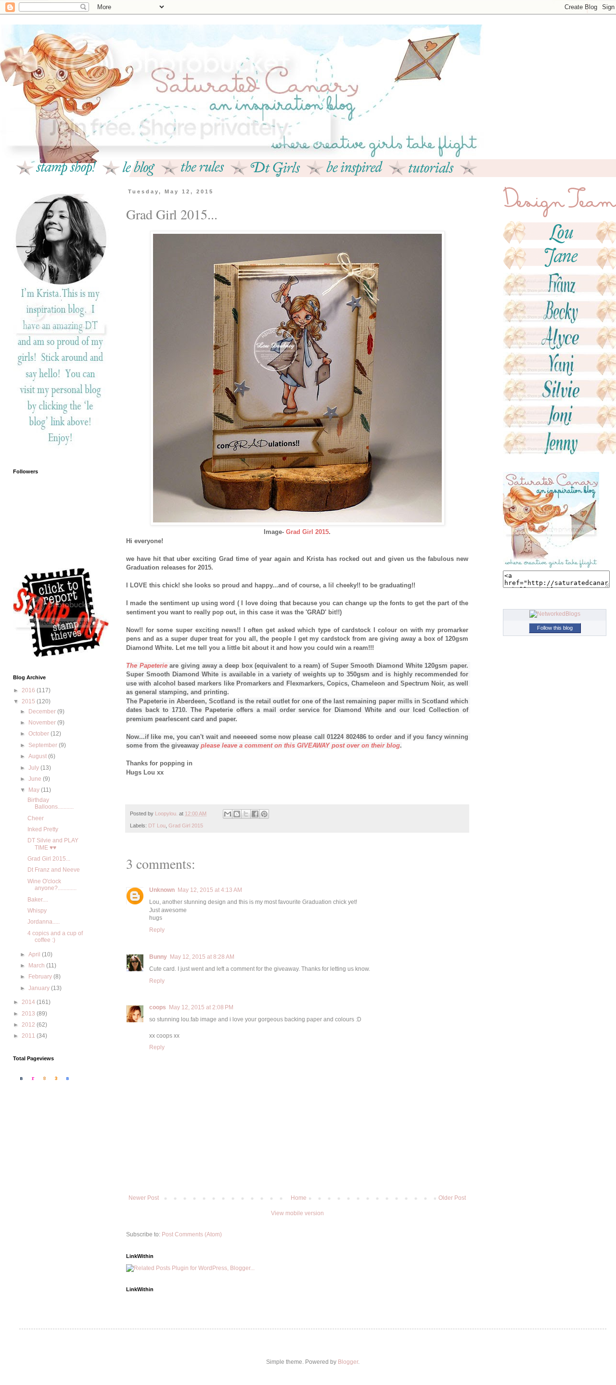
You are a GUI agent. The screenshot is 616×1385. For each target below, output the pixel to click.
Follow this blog (555, 628)
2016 (29, 690)
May (34, 790)
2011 (29, 1035)
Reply (157, 930)
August (38, 756)
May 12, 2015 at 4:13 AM (210, 890)
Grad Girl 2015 (185, 825)
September (43, 745)
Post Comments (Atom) (192, 1234)
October (39, 733)
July (34, 767)
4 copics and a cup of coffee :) (55, 936)
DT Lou (157, 825)
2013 (29, 1013)
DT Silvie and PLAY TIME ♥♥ (52, 844)
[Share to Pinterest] (264, 814)
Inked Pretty (42, 829)
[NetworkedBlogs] (554, 613)
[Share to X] (246, 814)
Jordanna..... (43, 921)
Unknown (162, 890)
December (42, 711)
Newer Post (143, 1197)
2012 (29, 1024)
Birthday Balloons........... (50, 803)
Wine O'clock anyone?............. (52, 884)
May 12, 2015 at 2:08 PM (201, 1007)
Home (299, 1197)
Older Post (452, 1197)
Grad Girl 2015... (48, 858)
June (35, 778)
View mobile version (297, 1213)
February (40, 976)
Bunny (158, 956)
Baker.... (37, 899)
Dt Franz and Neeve (53, 869)
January (39, 988)
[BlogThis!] (237, 814)
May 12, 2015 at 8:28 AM (202, 956)
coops (157, 1007)
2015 (29, 701)
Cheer (35, 818)
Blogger (348, 1362)
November (42, 722)
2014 (29, 1002)
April (35, 954)
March (37, 965)
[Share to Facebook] (255, 814)
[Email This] (227, 814)
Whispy (37, 910)
